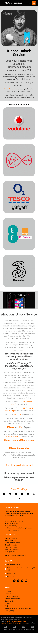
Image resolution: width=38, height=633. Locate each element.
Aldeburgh (11, 623)
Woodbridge (9, 621)
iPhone (10, 427)
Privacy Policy (9, 611)
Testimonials (9, 601)
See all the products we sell (19, 465)
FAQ (6, 606)
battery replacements (12, 436)
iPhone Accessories (19, 448)
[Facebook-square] (14, 580)
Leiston (25, 623)
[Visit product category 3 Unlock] (19, 271)
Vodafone (17, 414)
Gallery (7, 603)
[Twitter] (22, 580)
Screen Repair (9, 594)
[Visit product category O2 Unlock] (19, 197)
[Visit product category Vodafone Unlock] (19, 123)
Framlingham (18, 623)
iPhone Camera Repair (12, 599)
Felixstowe (25, 621)
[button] (29, 2)
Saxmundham (17, 621)
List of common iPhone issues (19, 440)
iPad (21, 427)
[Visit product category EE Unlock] (19, 234)
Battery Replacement (12, 596)
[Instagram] (18, 580)
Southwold (4, 623)
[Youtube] (26, 580)
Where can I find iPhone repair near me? (18, 608)
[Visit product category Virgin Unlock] (19, 160)
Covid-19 (8, 591)
